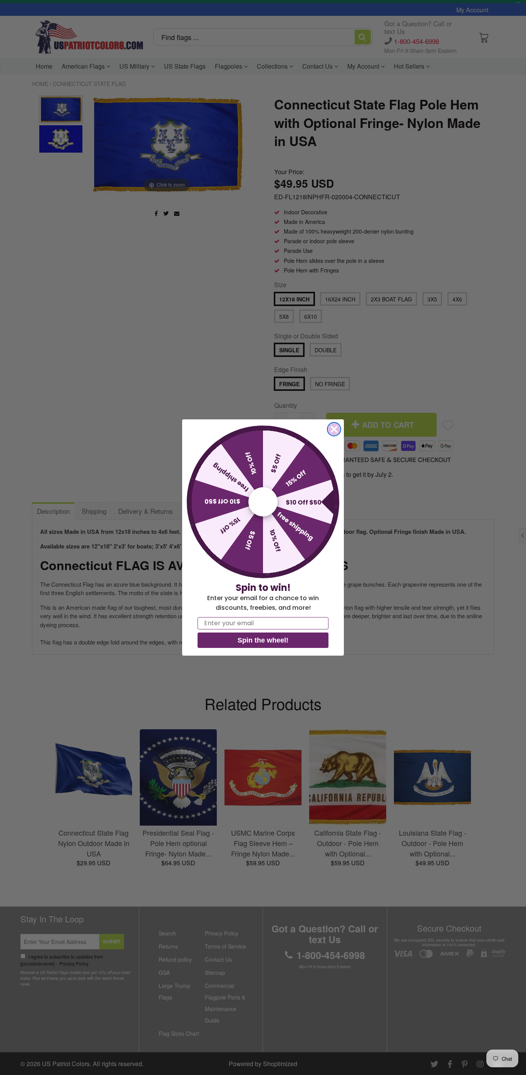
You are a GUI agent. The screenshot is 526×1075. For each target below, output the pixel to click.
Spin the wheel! (263, 640)
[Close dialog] (334, 429)
